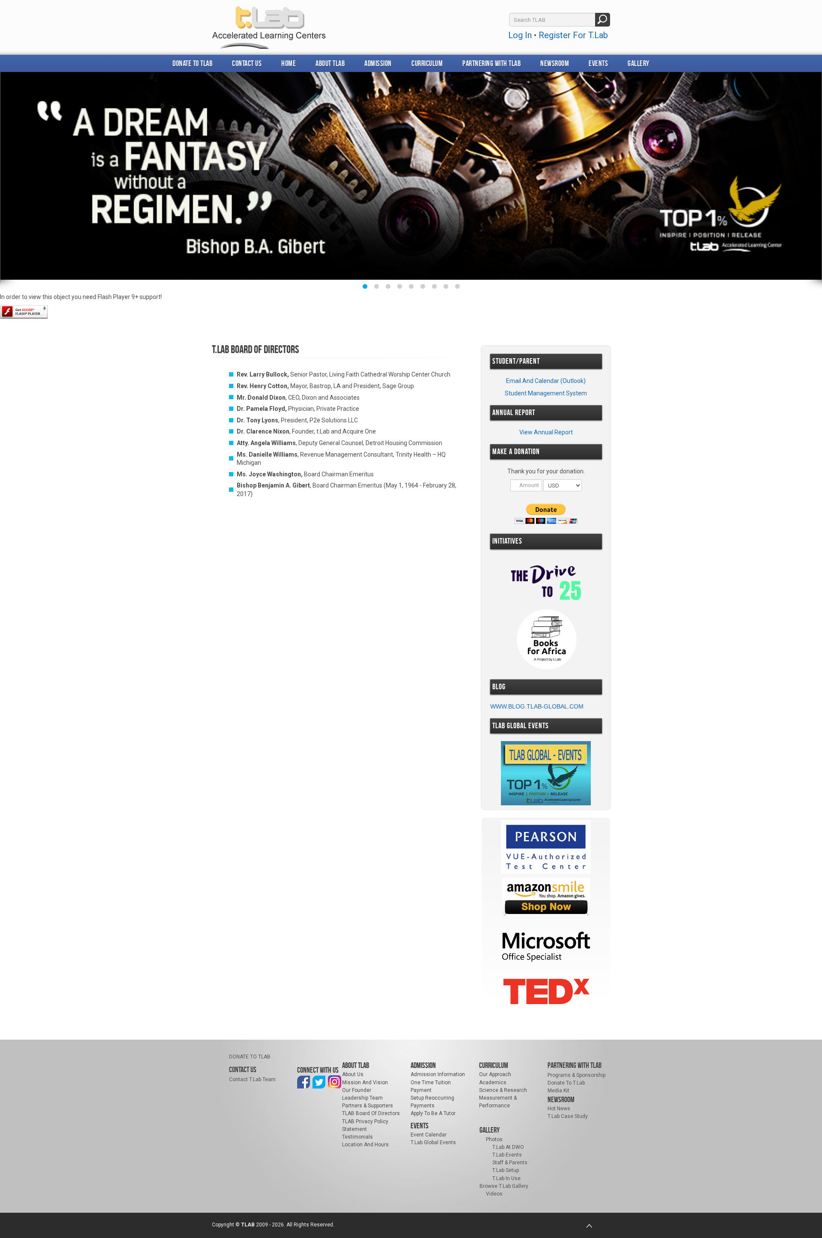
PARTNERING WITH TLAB (491, 63)
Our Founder (356, 1090)
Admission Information (438, 1074)
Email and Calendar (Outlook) (546, 380)
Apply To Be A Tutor (433, 1113)
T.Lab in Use (506, 1178)
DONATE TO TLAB (192, 63)
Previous (16, 180)
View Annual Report (546, 432)
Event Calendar (429, 1135)
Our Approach (495, 1074)
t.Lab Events (507, 1155)
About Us (352, 1074)
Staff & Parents (509, 1163)
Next (806, 180)
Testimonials (357, 1137)
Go (602, 20)
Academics (492, 1082)
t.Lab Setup (505, 1170)
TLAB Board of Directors (371, 1113)
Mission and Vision (365, 1082)
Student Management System (546, 393)
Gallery (638, 63)
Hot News (559, 1109)
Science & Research (503, 1090)
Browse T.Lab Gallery (504, 1186)
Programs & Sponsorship (576, 1075)
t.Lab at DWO (508, 1147)
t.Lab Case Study (568, 1116)
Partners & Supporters (367, 1106)
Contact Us (247, 63)
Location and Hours (365, 1145)
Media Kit (558, 1091)
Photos (494, 1139)
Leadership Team (362, 1098)
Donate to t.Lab (566, 1083)
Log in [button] (520, 35)
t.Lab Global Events (433, 1142)
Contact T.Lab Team (252, 1080)
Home (288, 63)
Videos (494, 1194)
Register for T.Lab (573, 35)
